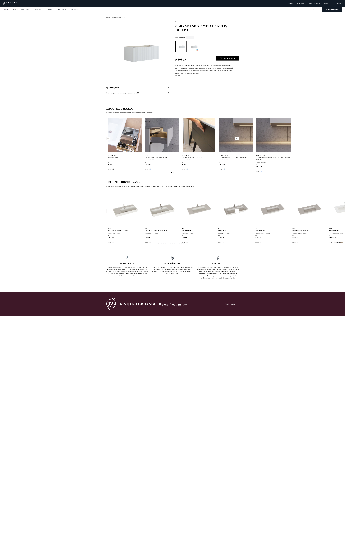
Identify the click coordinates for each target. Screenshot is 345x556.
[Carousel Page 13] (179, 243)
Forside (108, 17)
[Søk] (313, 9)
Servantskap (115, 17)
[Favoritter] (318, 9)
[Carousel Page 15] (183, 243)
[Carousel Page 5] (165, 243)
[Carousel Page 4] (163, 243)
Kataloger (49, 9)
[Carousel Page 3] (161, 243)
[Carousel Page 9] (172, 243)
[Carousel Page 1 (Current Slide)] (171, 172)
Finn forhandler (230, 304)
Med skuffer (122, 17)
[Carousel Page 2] (173, 172)
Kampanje (290, 3)
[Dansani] (10, 3)
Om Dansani (300, 3)
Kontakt (326, 3)
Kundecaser (75, 9)
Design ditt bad (61, 9)
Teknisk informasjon (314, 3)
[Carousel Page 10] (174, 243)
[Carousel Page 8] (170, 243)
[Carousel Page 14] (181, 243)
